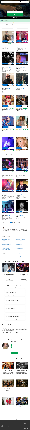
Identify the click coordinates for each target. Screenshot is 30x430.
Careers (17, 424)
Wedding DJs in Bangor (5, 245)
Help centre (2, 423)
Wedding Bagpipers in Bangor (19, 245)
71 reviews (7, 87)
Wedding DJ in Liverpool (19, 253)
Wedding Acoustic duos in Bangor (20, 243)
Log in (26, 1)
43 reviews (20, 129)
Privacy (2, 425)
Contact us (2, 426)
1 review (20, 43)
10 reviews (3, 44)
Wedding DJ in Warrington (5, 256)
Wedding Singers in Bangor (19, 244)
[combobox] (8, 26)
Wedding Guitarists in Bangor (6, 249)
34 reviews (20, 150)
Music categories (10, 424)
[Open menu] (2, 1)
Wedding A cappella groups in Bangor (7, 244)
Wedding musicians (8, 24)
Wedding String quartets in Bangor (6, 238)
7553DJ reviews (17, 22)
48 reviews (20, 87)
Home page (3, 24)
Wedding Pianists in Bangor (19, 248)
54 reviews (7, 129)
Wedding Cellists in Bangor (5, 248)
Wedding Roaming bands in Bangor (20, 239)
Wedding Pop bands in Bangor (19, 238)
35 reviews (7, 171)
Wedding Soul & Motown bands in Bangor (7, 240)
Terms (1, 424)
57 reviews (20, 171)
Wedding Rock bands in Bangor (6, 239)
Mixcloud (27, 428)
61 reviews (7, 150)
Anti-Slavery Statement (19, 425)
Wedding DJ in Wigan (18, 256)
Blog (8, 426)
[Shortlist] (24, 1)
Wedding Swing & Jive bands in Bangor (21, 240)
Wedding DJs (14, 24)
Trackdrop (24, 428)
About (16, 423)
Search (22, 1)
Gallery (9, 425)
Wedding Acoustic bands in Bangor (6, 243)
